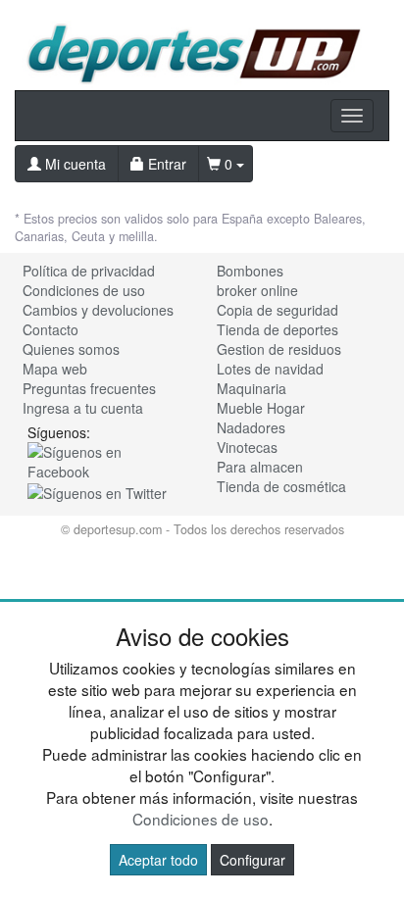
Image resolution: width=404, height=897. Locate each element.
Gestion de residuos (279, 349)
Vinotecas (247, 447)
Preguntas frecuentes (89, 388)
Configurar (252, 860)
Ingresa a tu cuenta (83, 408)
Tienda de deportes (277, 329)
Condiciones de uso (84, 290)
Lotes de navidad (270, 368)
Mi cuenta (73, 164)
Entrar (165, 164)
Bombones (250, 270)
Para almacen (260, 466)
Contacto (50, 329)
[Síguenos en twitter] (97, 491)
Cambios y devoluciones (98, 310)
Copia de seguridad (277, 310)
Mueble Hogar (261, 408)
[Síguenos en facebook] (104, 460)
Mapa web (55, 368)
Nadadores (251, 427)
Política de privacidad (89, 270)
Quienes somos (71, 349)
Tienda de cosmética (281, 486)
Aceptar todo (158, 860)
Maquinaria (251, 388)
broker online (257, 290)
